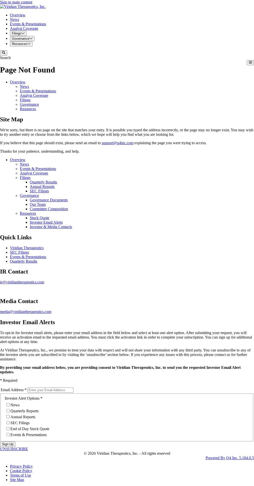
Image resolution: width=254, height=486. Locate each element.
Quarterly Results (43, 182)
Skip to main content (16, 2)
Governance (29, 104)
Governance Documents (49, 200)
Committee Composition (49, 209)
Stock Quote (39, 218)
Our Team (38, 204)
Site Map (17, 480)
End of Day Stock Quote (29, 429)
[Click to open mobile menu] (250, 62)
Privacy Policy (21, 466)
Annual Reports (42, 186)
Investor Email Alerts (46, 222)
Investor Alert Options (22, 398)
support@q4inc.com (117, 143)
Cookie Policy (21, 471)
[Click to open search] (3, 53)
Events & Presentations (38, 91)
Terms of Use (20, 475)
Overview (18, 82)
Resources (28, 109)
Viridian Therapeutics (27, 248)
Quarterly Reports (24, 411)
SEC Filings (39, 191)
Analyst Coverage (34, 95)
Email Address (12, 390)
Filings (25, 100)
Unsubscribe (14, 449)
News (24, 86)
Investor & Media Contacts (51, 227)
